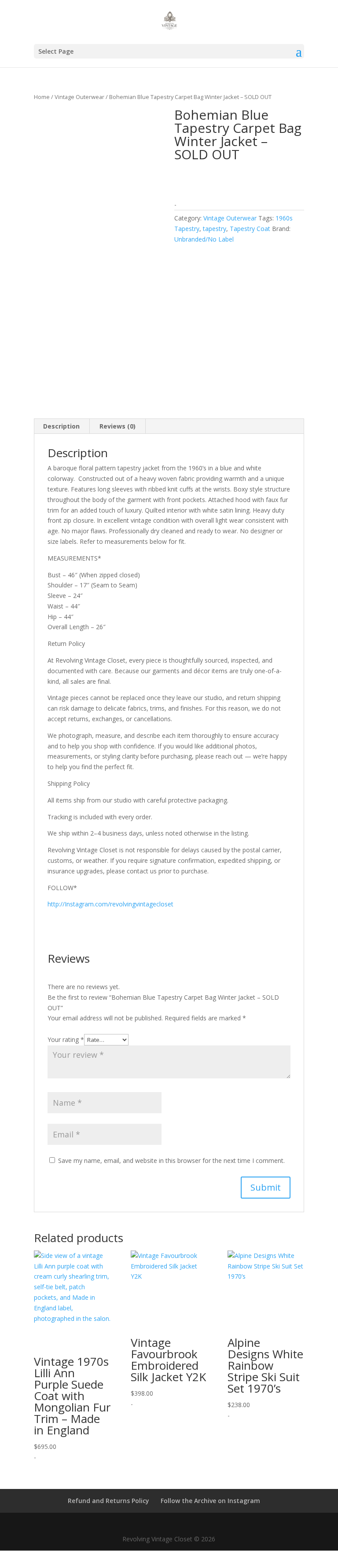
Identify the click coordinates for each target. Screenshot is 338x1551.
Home (42, 97)
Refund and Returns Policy (108, 1500)
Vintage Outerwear (79, 97)
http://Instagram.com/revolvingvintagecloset (110, 904)
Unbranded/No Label (204, 239)
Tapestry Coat (250, 228)
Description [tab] (61, 426)
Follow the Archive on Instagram (210, 1500)
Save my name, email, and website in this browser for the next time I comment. (171, 1160)
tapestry (214, 228)
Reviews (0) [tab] (117, 426)
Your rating (66, 1039)
